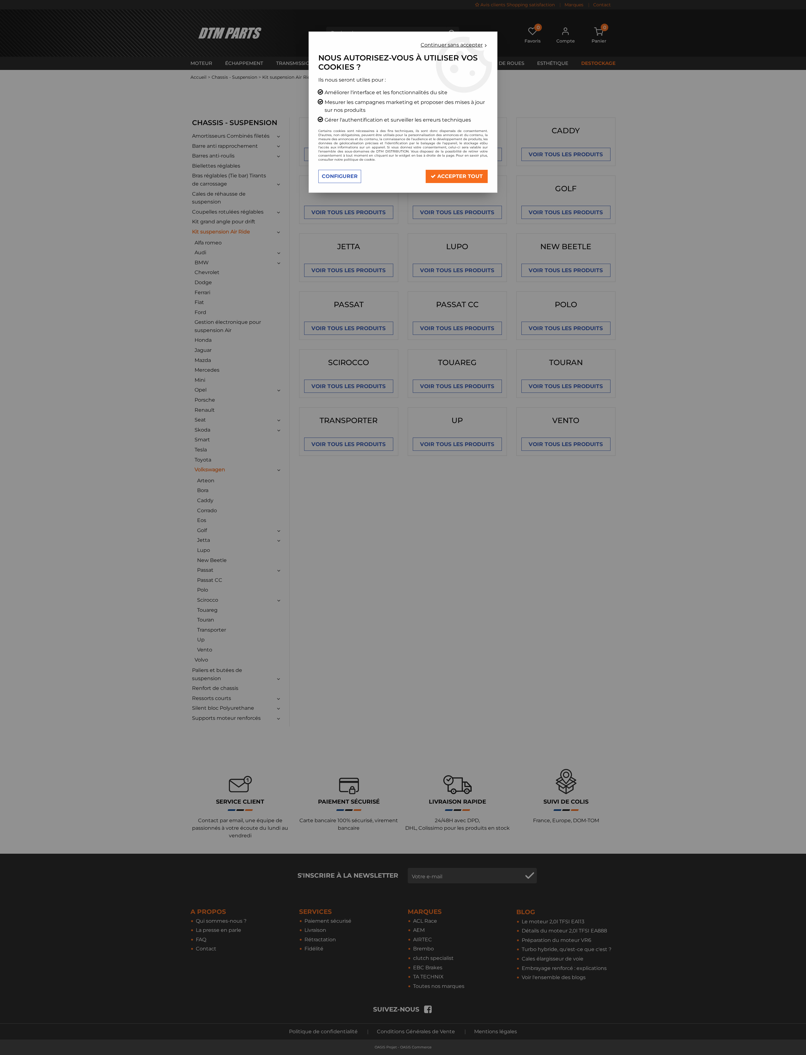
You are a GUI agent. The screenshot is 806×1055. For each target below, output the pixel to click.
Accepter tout (459, 176)
